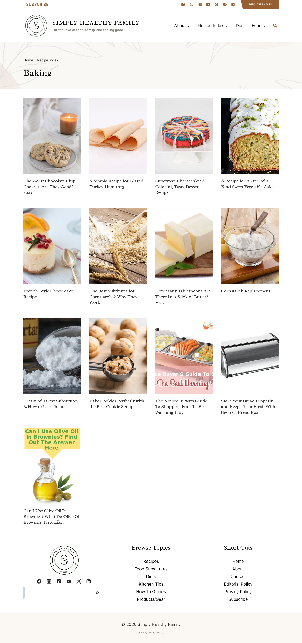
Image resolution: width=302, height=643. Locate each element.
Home (28, 60)
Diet (240, 25)
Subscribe (37, 4)
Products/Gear (151, 599)
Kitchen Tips (151, 584)
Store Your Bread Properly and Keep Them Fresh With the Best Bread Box (248, 406)
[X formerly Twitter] (191, 4)
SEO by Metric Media (151, 632)
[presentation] (52, 136)
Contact (238, 576)
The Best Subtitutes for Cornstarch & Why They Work (113, 296)
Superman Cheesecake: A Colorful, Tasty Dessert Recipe (180, 186)
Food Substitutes (151, 568)
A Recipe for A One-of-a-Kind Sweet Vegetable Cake (247, 184)
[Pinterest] (216, 4)
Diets (151, 576)
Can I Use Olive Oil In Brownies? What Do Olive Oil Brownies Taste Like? (52, 516)
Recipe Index (260, 4)
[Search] (97, 592)
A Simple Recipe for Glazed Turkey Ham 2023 (116, 184)
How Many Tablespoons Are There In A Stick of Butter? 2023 (183, 296)
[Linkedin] (233, 4)
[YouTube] (208, 4)
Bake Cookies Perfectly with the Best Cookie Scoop (116, 404)
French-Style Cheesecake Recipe (48, 294)
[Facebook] (183, 4)
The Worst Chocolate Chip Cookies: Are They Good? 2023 (49, 186)
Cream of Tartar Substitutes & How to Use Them (50, 404)
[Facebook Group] (224, 4)
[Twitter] (78, 581)
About (238, 568)
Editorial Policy (238, 584)
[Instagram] (199, 4)
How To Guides (151, 591)
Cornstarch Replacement (245, 291)
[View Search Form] (275, 25)
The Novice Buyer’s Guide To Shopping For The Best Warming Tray (181, 406)
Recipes (151, 561)
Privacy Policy (238, 591)
